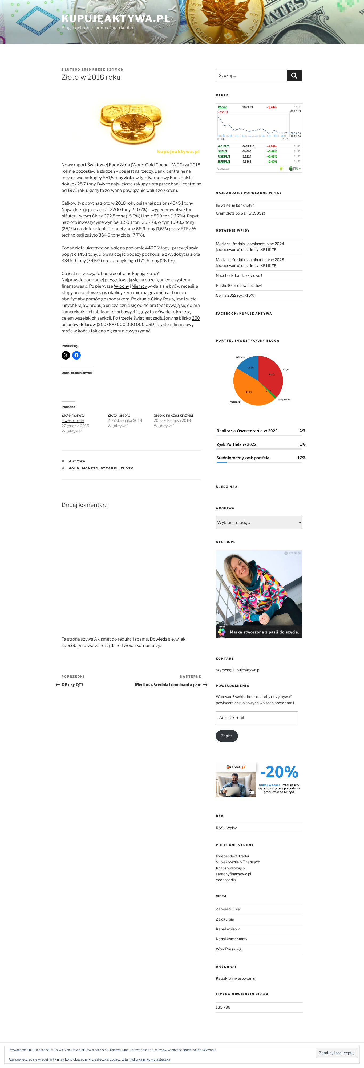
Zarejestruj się (228, 909)
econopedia (226, 879)
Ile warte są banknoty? (235, 205)
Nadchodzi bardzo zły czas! (239, 275)
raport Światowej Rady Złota (102, 164)
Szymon (115, 69)
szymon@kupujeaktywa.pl (238, 669)
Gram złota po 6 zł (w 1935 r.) (240, 213)
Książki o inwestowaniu (235, 978)
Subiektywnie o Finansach (238, 862)
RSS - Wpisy (226, 828)
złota (129, 177)
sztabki (109, 468)
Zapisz (226, 735)
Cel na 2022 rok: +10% (235, 295)
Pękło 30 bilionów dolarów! (239, 285)
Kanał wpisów (228, 929)
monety (90, 468)
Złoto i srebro (119, 415)
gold (74, 468)
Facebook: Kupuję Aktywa (244, 313)
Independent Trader (232, 856)
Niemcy (139, 286)
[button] (259, 382)
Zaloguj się (225, 919)
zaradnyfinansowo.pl (233, 874)
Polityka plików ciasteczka (150, 1059)
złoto (127, 468)
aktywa (77, 461)
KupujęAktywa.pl (116, 18)
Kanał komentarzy (231, 939)
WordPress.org (228, 949)
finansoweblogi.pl (230, 868)
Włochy (121, 286)
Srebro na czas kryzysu (173, 415)
